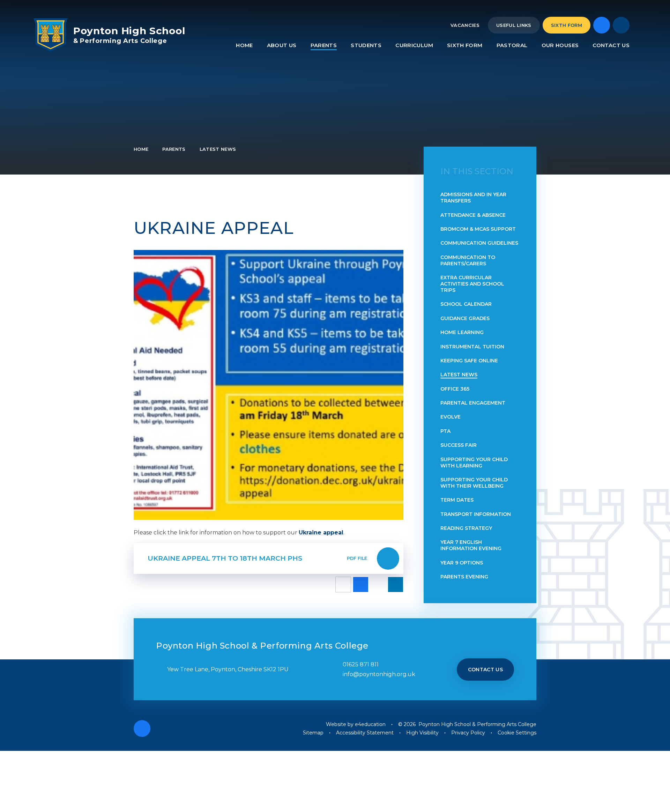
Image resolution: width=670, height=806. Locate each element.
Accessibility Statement (365, 733)
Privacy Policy (468, 733)
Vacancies (465, 25)
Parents (173, 149)
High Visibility (422, 733)
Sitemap (313, 733)
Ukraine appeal (321, 532)
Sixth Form (566, 25)
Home (141, 149)
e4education (370, 724)
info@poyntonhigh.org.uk (379, 674)
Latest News (218, 149)
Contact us (485, 669)
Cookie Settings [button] (517, 733)
